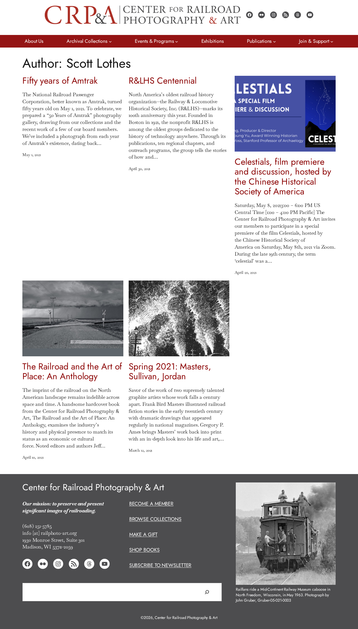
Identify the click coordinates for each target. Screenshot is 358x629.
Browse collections (155, 519)
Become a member (151, 503)
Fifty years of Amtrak (60, 81)
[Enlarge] (328, 489)
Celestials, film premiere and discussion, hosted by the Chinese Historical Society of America (283, 177)
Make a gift (143, 534)
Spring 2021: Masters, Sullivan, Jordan (170, 371)
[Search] (207, 592)
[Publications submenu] (274, 41)
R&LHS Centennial (163, 81)
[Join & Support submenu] (331, 41)
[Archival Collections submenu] (110, 41)
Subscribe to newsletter (160, 565)
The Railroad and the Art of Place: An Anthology (72, 371)
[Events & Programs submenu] (176, 41)
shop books (144, 549)
